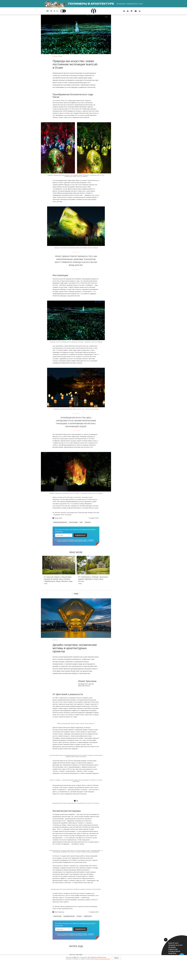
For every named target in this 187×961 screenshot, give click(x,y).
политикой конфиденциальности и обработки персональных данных (75, 540)
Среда (45, 583)
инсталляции (74, 522)
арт (82, 522)
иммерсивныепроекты (60, 522)
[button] (165, 939)
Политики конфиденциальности (102, 959)
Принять (116, 958)
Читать (55, 56)
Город (60, 56)
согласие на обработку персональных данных (75, 539)
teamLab (88, 522)
